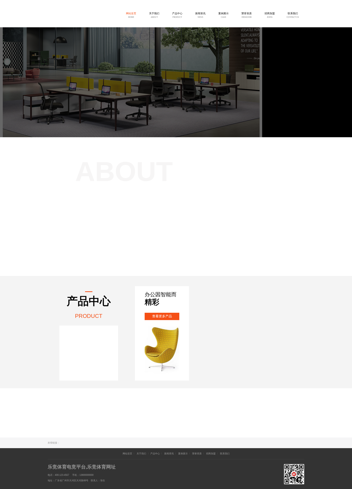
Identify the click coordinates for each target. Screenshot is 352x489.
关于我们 (142, 453)
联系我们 (225, 453)
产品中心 (155, 453)
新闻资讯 (169, 453)
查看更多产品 (162, 316)
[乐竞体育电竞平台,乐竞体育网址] (84, 16)
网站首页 (127, 453)
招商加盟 (211, 453)
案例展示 (183, 453)
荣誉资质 (197, 453)
